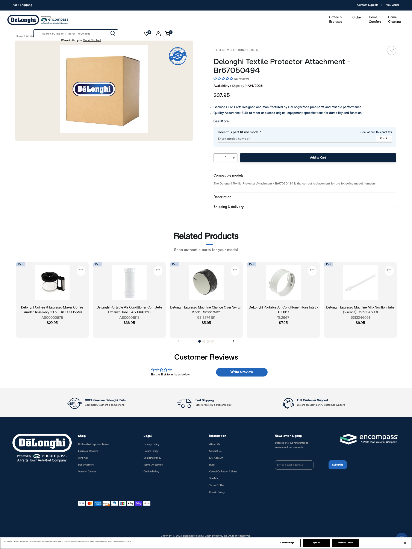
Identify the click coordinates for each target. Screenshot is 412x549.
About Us (214, 435)
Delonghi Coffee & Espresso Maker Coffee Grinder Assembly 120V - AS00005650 (52, 301)
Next (230, 331)
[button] (224, 70)
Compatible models (228, 166)
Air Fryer (83, 449)
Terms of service (153, 455)
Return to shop (326, 297)
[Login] (158, 33)
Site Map (214, 469)
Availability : (222, 77)
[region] (206, 543)
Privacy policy (152, 435)
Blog (212, 455)
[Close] (405, 543)
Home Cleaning (394, 19)
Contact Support (367, 5)
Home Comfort (375, 19)
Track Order (391, 5)
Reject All (316, 543)
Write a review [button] (241, 362)
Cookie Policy (151, 462)
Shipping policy (152, 449)
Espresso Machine (88, 442)
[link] (391, 50)
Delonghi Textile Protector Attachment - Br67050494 (294, 62)
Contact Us (215, 442)
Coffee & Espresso (335, 19)
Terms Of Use (216, 476)
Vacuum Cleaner (87, 462)
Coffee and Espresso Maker (93, 435)
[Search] (113, 34)
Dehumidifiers (86, 455)
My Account (216, 449)
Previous (181, 331)
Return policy (151, 442)
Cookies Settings (287, 543)
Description (222, 188)
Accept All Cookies (345, 543)
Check (383, 129)
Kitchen (356, 17)
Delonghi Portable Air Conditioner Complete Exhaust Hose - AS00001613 (129, 301)
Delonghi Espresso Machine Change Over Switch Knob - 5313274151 (206, 301)
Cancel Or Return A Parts (223, 462)
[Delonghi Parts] (39, 20)
